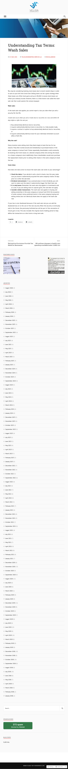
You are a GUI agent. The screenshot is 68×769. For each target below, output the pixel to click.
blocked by (20, 726)
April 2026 (8, 304)
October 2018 (9, 659)
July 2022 (8, 486)
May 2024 (8, 397)
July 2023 (8, 437)
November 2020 (10, 567)
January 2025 (9, 365)
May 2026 (8, 300)
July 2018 (8, 672)
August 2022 (9, 482)
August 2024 (9, 385)
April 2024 (8, 401)
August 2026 (9, 288)
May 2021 (8, 542)
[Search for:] (34, 708)
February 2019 (9, 643)
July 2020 (8, 583)
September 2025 (10, 332)
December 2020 (10, 562)
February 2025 (9, 361)
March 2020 (9, 591)
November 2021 (10, 518)
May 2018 (8, 680)
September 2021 (10, 526)
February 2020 (9, 595)
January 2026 (9, 316)
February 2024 (9, 409)
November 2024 (10, 373)
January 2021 (9, 558)
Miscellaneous (50, 57)
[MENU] (5, 16)
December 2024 (10, 369)
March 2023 (9, 453)
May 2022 (8, 494)
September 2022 (10, 478)
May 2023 (8, 445)
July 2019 (8, 623)
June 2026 (8, 296)
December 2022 (10, 466)
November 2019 (10, 607)
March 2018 (9, 688)
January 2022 (9, 510)
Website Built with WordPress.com (33, 765)
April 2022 (8, 498)
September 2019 (10, 615)
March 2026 (9, 308)
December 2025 (10, 320)
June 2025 (8, 344)
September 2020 (10, 575)
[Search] (63, 16)
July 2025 (8, 340)
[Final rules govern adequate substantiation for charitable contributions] (56, 266)
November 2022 (10, 470)
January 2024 (9, 413)
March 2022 (9, 502)
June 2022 (8, 490)
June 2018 (8, 676)
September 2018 (10, 663)
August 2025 (9, 336)
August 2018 (9, 667)
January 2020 (9, 599)
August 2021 (9, 530)
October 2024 (9, 377)
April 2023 (8, 449)
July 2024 (8, 389)
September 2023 (10, 429)
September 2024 (10, 381)
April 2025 (8, 353)
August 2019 (9, 619)
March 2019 (9, 639)
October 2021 (9, 522)
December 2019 (10, 603)
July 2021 (8, 534)
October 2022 (9, 474)
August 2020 (9, 579)
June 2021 (8, 538)
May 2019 (8, 631)
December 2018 (10, 651)
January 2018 (9, 696)
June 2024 (8, 393)
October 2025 (9, 328)
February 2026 (9, 312)
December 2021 (10, 514)
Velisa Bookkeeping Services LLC (32, 57)
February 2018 (9, 692)
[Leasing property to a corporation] (11, 266)
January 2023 (9, 461)
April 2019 (8, 635)
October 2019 (9, 611)
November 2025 (10, 324)
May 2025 (8, 348)
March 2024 (9, 405)
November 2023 (10, 421)
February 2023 (9, 458)
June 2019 (8, 627)
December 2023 (10, 417)
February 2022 (9, 506)
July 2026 (8, 292)
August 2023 (9, 433)
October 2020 (9, 571)
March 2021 (9, 550)
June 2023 (8, 441)
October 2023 (9, 425)
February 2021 (9, 554)
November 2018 (10, 655)
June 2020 (8, 587)
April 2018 (8, 684)
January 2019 (9, 647)
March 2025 (9, 357)
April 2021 (8, 546)
